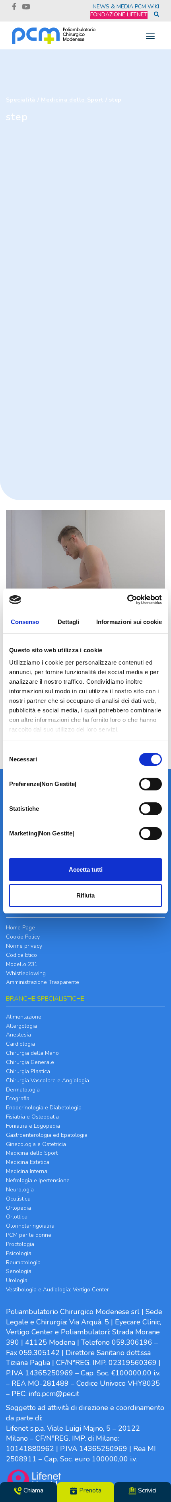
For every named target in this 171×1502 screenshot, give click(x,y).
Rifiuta (85, 895)
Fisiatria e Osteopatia (32, 1117)
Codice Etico (21, 955)
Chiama (32, 1490)
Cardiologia (20, 1044)
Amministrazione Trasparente (42, 982)
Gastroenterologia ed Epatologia (46, 1135)
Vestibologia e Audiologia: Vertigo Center (57, 1289)
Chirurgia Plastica (28, 1071)
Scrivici (146, 1490)
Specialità (20, 100)
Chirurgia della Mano (32, 1053)
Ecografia (17, 1098)
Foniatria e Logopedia (33, 1126)
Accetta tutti (86, 869)
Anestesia (18, 1034)
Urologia (16, 1280)
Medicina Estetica (27, 1162)
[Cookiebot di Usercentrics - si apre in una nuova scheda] (127, 600)
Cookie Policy (23, 937)
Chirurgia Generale (30, 1062)
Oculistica (18, 1199)
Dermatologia (23, 1089)
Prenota (89, 1490)
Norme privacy (24, 946)
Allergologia (21, 1026)
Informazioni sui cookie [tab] (129, 621)
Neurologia (20, 1189)
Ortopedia (18, 1208)
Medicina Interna (26, 1171)
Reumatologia (23, 1262)
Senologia (18, 1271)
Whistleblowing (26, 973)
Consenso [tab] (25, 621)
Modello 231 (21, 964)
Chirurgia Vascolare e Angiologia (47, 1080)
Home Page (20, 927)
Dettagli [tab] (69, 621)
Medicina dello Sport (72, 100)
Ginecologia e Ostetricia (36, 1144)
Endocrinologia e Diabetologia (44, 1107)
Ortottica (16, 1216)
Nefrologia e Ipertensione (38, 1180)
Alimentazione (23, 1017)
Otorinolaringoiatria (30, 1226)
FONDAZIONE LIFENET (119, 14)
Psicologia (18, 1253)
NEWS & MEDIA (113, 6)
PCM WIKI (147, 6)
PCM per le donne (28, 1235)
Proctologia (20, 1244)
